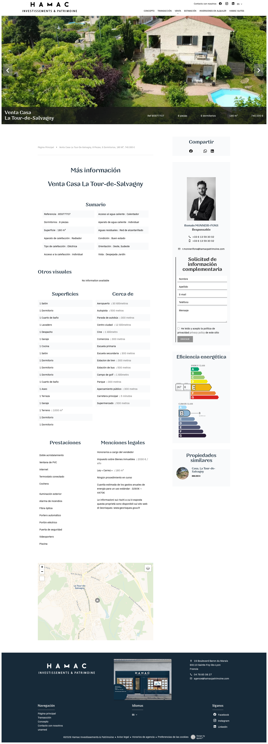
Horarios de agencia (143, 736)
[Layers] (148, 568)
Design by (201, 737)
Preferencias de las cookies (173, 736)
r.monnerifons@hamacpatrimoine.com (203, 248)
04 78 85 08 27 (203, 674)
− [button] (42, 571)
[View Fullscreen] (42, 578)
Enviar (185, 339)
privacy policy (197, 332)
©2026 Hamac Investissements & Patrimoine (88, 737)
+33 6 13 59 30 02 (203, 236)
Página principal (46, 147)
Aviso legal (123, 736)
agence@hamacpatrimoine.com (211, 678)
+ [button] (42, 567)
